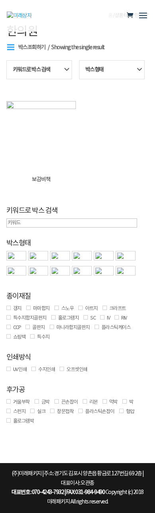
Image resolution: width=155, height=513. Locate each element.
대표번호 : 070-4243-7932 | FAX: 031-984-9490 (58, 492)
